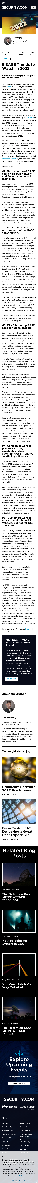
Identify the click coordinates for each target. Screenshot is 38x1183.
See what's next (19, 1083)
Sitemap (23, 1149)
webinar (14, 141)
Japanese (5, 1141)
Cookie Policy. (18, 1176)
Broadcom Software (10, 159)
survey (31, 118)
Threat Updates (7, 1145)
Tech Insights (7, 1138)
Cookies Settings (18, 1180)
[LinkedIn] (3, 1118)
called (9, 87)
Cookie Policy (25, 1130)
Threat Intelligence (9, 1127)
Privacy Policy (25, 1127)
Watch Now (12, 679)
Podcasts (5, 1149)
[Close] (33, 1154)
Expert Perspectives (9, 54)
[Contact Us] (7, 1118)
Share (6, 59)
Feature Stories (7, 1130)
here (27, 629)
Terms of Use (24, 1145)
